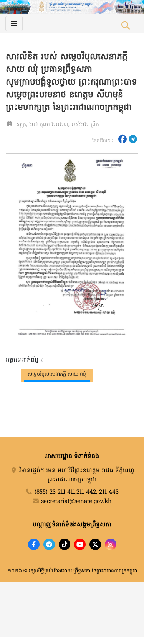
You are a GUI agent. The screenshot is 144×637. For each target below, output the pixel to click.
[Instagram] (110, 544)
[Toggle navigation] (14, 23)
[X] (95, 544)
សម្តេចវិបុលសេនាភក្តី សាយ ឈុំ (57, 374)
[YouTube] (80, 544)
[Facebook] (34, 544)
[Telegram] (49, 544)
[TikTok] (64, 544)
